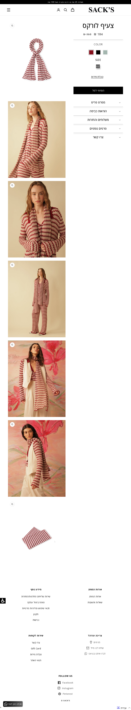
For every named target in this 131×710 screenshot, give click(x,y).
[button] (8, 9)
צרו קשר (36, 642)
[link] (101, 10)
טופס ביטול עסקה (36, 602)
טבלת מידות (97, 77)
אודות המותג (95, 596)
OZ (98, 66)
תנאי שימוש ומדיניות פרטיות (36, 608)
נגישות (36, 619)
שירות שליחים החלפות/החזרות (35, 596)
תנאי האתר (36, 660)
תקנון (36, 614)
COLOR (98, 44)
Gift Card (36, 648)
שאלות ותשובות (95, 602)
